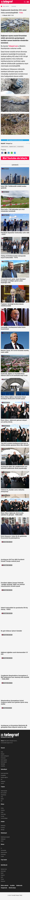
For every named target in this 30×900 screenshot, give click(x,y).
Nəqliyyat (3, 781)
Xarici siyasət (4, 760)
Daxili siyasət (4, 762)
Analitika (3, 766)
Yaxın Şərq (3, 814)
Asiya (2, 812)
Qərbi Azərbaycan (5, 755)
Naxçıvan (3, 881)
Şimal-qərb (3, 871)
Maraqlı (2, 829)
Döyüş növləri (4, 852)
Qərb (2, 877)
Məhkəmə (3, 825)
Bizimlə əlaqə (12, 887)
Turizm (2, 783)
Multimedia (19, 885)
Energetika (3, 775)
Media (2, 798)
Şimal (2, 873)
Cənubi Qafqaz (4, 818)
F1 (1, 848)
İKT (1, 779)
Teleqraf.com (13, 46)
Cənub (2, 879)
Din (1, 800)
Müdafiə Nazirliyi (4, 146)
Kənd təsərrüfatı (4, 773)
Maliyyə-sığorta (4, 777)
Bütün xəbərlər (4, 885)
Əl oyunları (3, 854)
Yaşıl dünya (3, 794)
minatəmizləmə (20, 146)
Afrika (2, 808)
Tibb (2, 796)
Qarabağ (3, 764)
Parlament (3, 758)
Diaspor (2, 753)
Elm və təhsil (3, 792)
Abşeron (3, 875)
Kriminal (3, 827)
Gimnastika (3, 850)
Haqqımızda (4, 887)
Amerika (3, 810)
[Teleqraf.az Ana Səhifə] (7, 1)
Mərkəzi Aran (4, 869)
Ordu (2, 751)
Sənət (2, 841)
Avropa (2, 816)
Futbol (2, 856)
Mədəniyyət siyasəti (5, 837)
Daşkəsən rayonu (12, 146)
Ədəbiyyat (3, 839)
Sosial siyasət (4, 790)
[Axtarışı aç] (25, 2)
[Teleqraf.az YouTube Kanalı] (15, 158)
